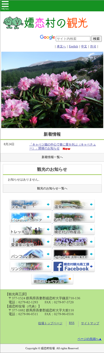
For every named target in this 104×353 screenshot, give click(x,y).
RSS (71, 323)
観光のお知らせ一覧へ (52, 188)
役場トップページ (50, 323)
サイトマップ (90, 323)
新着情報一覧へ (52, 157)
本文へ (61, 46)
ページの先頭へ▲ (89, 339)
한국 (93, 46)
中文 (84, 46)
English (73, 46)
